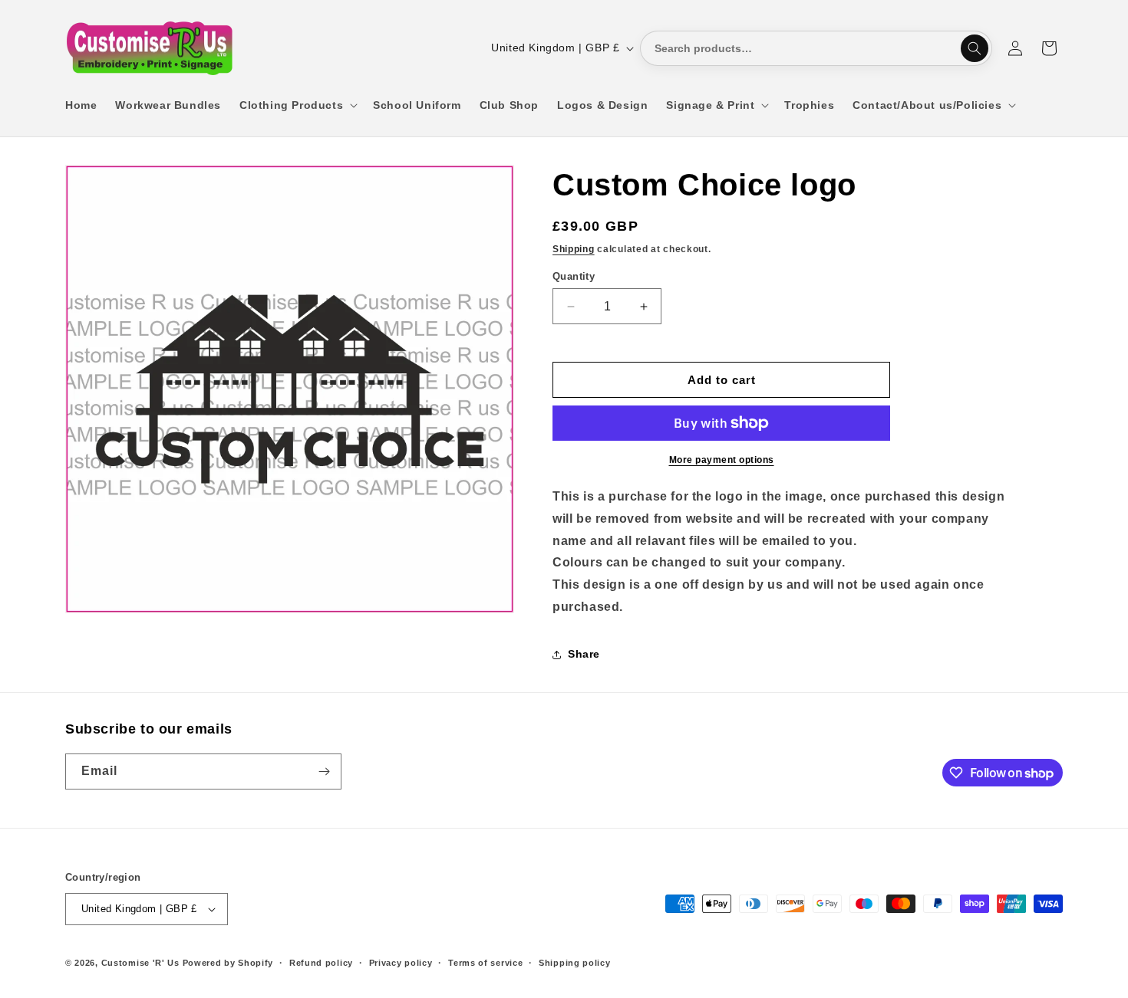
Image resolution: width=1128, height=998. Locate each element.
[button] (297, 105)
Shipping (573, 249)
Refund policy (321, 962)
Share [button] (584, 654)
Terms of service (485, 962)
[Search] (974, 48)
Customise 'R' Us (140, 962)
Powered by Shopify (228, 962)
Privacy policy (401, 962)
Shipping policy (575, 962)
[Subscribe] (324, 771)
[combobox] (816, 48)
